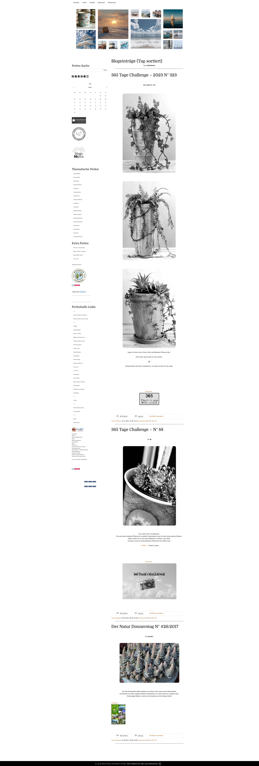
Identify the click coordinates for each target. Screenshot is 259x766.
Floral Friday (76, 378)
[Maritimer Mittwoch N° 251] (86, 19)
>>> (106, 87)
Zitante (73, 435)
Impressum (101, 2)
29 (100, 109)
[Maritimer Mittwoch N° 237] (173, 19)
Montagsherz (76, 355)
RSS (148, 421)
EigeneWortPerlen (77, 184)
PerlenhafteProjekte (78, 221)
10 (74, 102)
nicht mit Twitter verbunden (135, 416)
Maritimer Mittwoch (78, 363)
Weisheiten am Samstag (78, 389)
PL (156, 421)
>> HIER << (144, 545)
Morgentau (74, 445)
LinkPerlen (76, 207)
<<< (73, 87)
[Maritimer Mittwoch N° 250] (86, 39)
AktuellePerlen (76, 173)
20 (90, 105)
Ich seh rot (75, 367)
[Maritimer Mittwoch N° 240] (146, 13)
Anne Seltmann (116, 421)
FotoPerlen (76, 188)
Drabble (75, 326)
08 (100, 99)
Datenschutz (112, 2)
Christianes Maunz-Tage (79, 341)
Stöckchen (75, 232)
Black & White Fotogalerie (79, 251)
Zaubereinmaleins (76, 453)
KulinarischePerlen (77, 199)
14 (95, 102)
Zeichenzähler (76, 411)
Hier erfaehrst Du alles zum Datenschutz (142, 764)
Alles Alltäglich (77, 329)
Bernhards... (149, 391)
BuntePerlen (76, 181)
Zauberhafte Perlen (77, 236)
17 (74, 105)
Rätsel (74, 418)
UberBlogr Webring (76, 264)
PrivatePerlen (76, 229)
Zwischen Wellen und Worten (78, 446)
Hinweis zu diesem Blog (79, 247)
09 (105, 99)
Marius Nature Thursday (79, 381)
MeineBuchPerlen (77, 210)
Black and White (77, 333)
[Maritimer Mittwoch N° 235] (167, 44)
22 (100, 105)
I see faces (75, 370)
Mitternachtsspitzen (76, 440)
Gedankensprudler (76, 448)
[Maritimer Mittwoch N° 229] (178, 44)
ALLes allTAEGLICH (77, 437)
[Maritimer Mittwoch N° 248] (102, 45)
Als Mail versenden (156, 416)
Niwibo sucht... (77, 348)
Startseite (76, 2)
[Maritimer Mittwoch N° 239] (157, 13)
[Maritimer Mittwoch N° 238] (146, 34)
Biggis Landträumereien (79, 337)
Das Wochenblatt (77, 344)
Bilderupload (76, 422)
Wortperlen (74, 434)
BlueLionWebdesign (82, 459)
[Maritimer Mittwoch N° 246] (113, 45)
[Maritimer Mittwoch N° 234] (178, 34)
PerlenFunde (76, 225)
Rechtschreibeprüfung (78, 407)
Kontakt (92, 2)
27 (90, 109)
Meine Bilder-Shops (78, 255)
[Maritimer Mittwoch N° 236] (167, 34)
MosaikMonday (77, 352)
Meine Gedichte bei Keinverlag (80, 318)
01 (100, 95)
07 (95, 99)
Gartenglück (76, 374)
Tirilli (73, 438)
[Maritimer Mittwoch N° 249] (113, 24)
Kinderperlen (76, 195)
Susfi (73, 443)
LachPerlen (76, 203)
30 (105, 109)
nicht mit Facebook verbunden (117, 416)
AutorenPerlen (76, 177)
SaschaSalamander (76, 451)
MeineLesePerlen (77, 214)
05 (85, 99)
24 (74, 109)
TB (153, 421)
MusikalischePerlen (77, 218)
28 (95, 109)
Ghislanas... (115, 703)
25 (80, 109)
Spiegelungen (76, 385)
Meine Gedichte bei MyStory (80, 315)
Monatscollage (76, 359)
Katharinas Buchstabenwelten (78, 456)
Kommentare (142, 421)
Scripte (75, 400)
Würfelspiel (76, 393)
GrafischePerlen (77, 192)
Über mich (75, 258)
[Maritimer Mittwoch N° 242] (135, 13)
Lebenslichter (75, 442)
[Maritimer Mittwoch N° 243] (124, 45)
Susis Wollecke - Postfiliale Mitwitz (80, 449)
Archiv (84, 2)
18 (80, 105)
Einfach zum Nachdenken (78, 454)
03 (74, 99)
